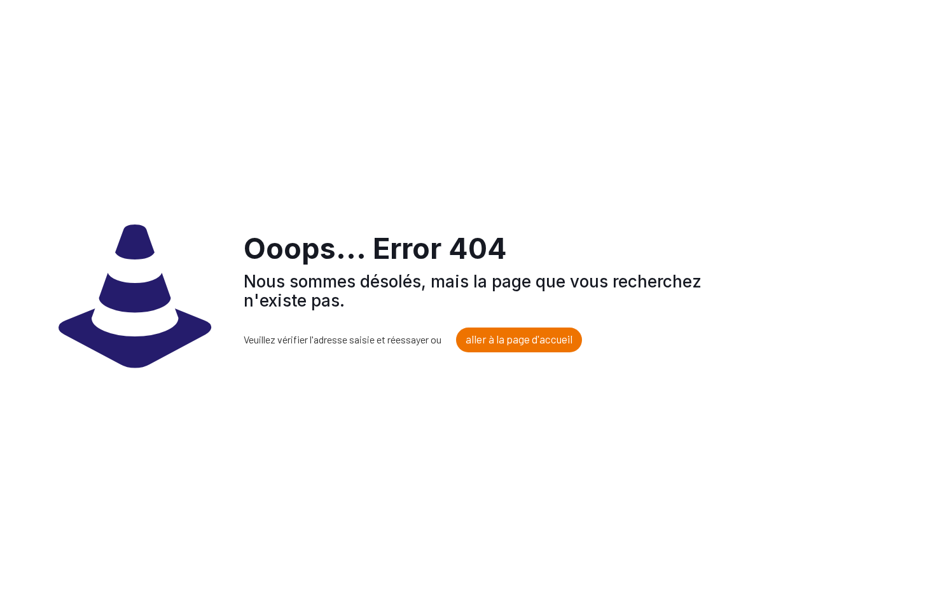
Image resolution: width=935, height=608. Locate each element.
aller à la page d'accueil (519, 339)
